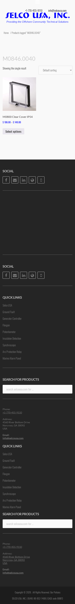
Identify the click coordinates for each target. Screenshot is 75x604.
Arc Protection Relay (12, 352)
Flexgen (6, 325)
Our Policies (55, 592)
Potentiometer (9, 332)
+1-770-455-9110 (33, 10)
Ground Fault (9, 312)
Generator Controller (12, 318)
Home (6, 33)
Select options (13, 131)
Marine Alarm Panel (12, 358)
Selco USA (7, 305)
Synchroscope (9, 345)
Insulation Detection (12, 338)
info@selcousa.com (57, 10)
